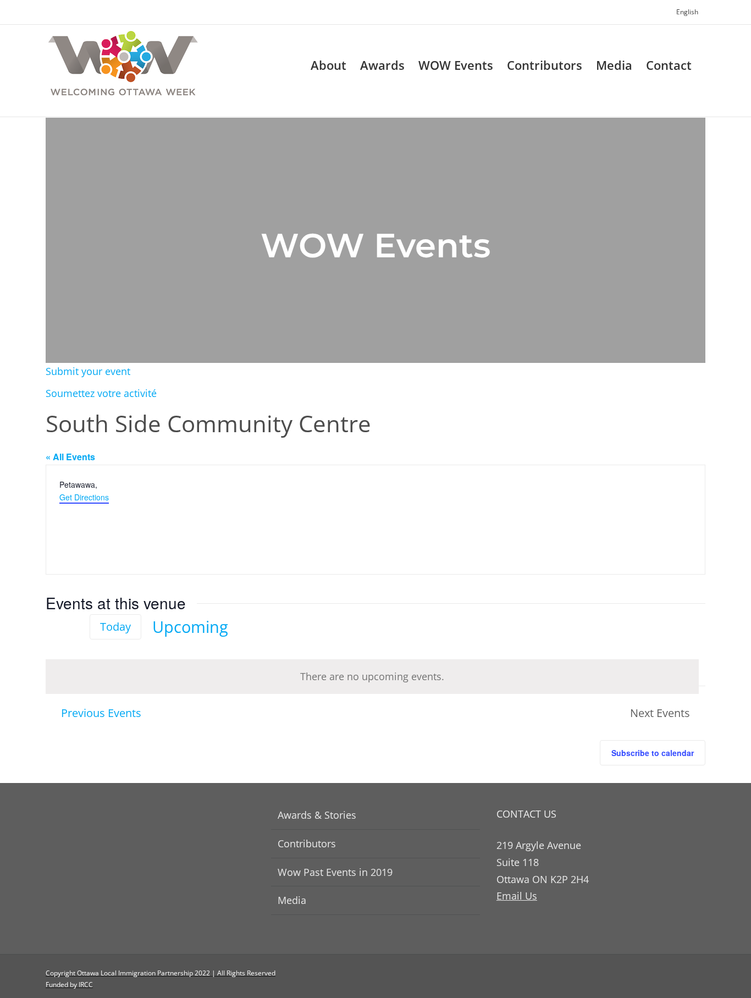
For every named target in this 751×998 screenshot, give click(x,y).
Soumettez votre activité (101, 393)
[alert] (372, 676)
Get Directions (84, 497)
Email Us (516, 895)
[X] (701, 979)
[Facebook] (683, 979)
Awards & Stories (317, 814)
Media (292, 900)
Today (115, 626)
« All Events (70, 456)
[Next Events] (72, 627)
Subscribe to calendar (652, 752)
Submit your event (88, 371)
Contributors (307, 843)
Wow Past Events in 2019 (335, 872)
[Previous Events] (52, 626)
